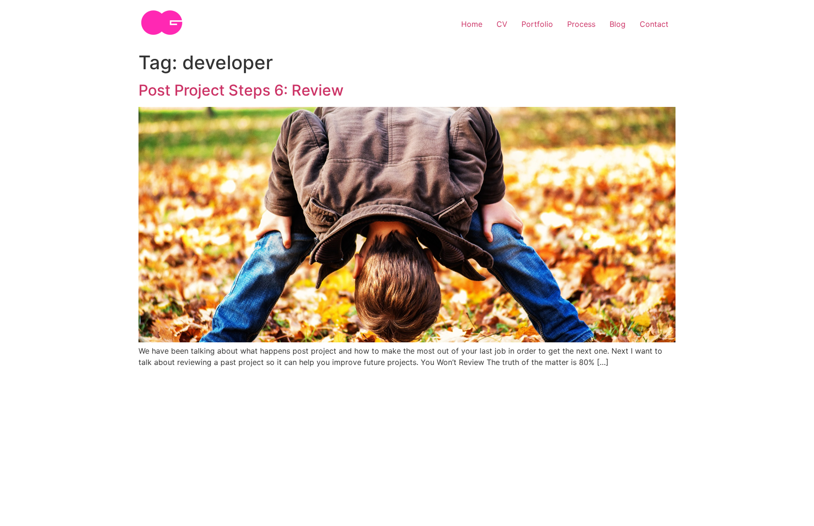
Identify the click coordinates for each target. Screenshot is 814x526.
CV (502, 24)
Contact (654, 24)
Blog (618, 24)
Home (471, 24)
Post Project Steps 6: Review (240, 90)
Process (581, 24)
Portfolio (537, 24)
